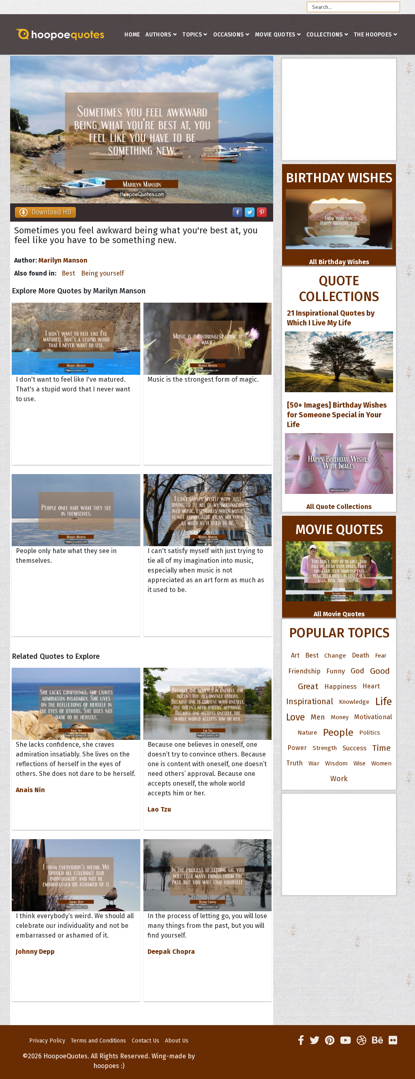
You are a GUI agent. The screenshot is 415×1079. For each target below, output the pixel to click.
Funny (335, 671)
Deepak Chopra (171, 951)
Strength (324, 748)
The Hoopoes (372, 34)
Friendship (304, 671)
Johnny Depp (35, 951)
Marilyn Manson (63, 260)
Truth (294, 763)
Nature (307, 732)
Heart (371, 686)
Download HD (51, 212)
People (338, 732)
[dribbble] (361, 1040)
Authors (158, 34)
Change (335, 655)
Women (381, 763)
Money (340, 717)
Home (132, 34)
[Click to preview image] (141, 129)
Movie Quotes (275, 34)
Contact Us (145, 1040)
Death (360, 655)
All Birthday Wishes (339, 262)
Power (297, 748)
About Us (176, 1040)
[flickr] (393, 1040)
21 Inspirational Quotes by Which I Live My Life (330, 318)
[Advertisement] (339, 109)
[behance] (377, 1040)
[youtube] (345, 1040)
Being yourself (102, 273)
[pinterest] (329, 1040)
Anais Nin (30, 790)
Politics (369, 732)
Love (295, 717)
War (313, 763)
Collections (324, 34)
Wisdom (336, 763)
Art (295, 655)
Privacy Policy (47, 1040)
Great (308, 686)
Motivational (373, 717)
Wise (359, 763)
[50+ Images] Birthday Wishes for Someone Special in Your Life (337, 415)
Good (380, 671)
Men (318, 717)
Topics (192, 34)
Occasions (228, 34)
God (357, 671)
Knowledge (354, 701)
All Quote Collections (339, 507)
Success (354, 748)
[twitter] (314, 1040)
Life (383, 701)
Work (339, 778)
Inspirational (309, 701)
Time (381, 748)
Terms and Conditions (98, 1040)
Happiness (340, 686)
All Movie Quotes (339, 614)
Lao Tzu (159, 809)
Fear (381, 655)
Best (68, 273)
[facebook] (301, 1040)
